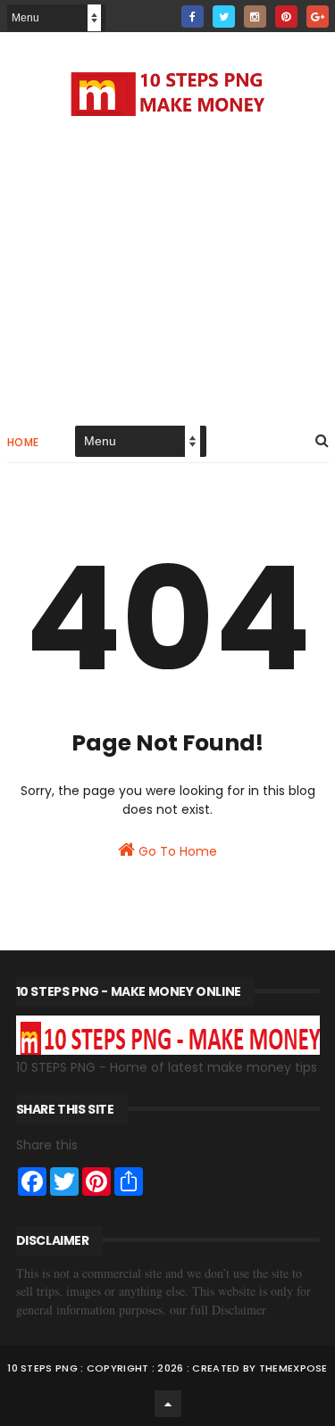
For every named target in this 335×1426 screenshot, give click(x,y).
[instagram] (255, 16)
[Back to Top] (168, 1403)
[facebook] (192, 16)
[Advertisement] (168, 268)
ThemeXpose (293, 1368)
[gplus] (317, 16)
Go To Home (176, 851)
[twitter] (224, 16)
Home (23, 442)
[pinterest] (286, 16)
